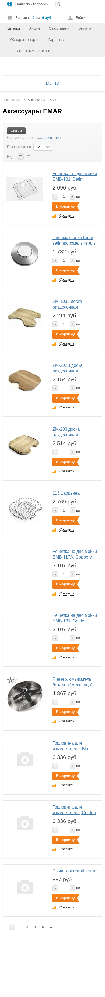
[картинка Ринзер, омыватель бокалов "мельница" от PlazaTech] (24, 694)
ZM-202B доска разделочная (67, 368)
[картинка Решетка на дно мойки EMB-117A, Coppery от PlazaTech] (24, 567)
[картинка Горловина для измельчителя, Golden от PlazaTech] (24, 822)
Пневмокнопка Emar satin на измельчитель (74, 240)
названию (44, 138)
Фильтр (16, 131)
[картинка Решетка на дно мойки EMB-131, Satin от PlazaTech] (24, 189)
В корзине (23, 18)
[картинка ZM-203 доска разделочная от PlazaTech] (24, 444)
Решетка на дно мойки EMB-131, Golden (74, 618)
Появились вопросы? (32, 4)
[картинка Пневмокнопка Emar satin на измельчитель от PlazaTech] (24, 253)
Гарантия (56, 39)
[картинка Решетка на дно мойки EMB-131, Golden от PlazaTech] (24, 630)
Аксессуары (12, 100)
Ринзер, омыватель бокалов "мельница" (72, 682)
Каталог (13, 28)
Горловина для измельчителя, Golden (74, 810)
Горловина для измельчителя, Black (72, 746)
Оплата (84, 28)
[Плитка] (28, 156)
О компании (59, 28)
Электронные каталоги (30, 50)
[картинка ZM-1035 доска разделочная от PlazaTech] (24, 317)
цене (58, 138)
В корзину (65, 206)
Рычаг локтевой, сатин (75, 871)
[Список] (20, 156)
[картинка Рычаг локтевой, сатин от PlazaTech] (24, 886)
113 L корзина (66, 493)
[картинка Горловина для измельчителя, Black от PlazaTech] (24, 758)
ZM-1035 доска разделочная (67, 304)
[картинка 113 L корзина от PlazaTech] (24, 508)
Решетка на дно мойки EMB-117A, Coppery (74, 554)
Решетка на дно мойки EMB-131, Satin (74, 176)
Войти (80, 18)
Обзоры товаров (25, 39)
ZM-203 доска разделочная (66, 432)
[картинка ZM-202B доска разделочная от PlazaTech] (24, 380)
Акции (34, 28)
